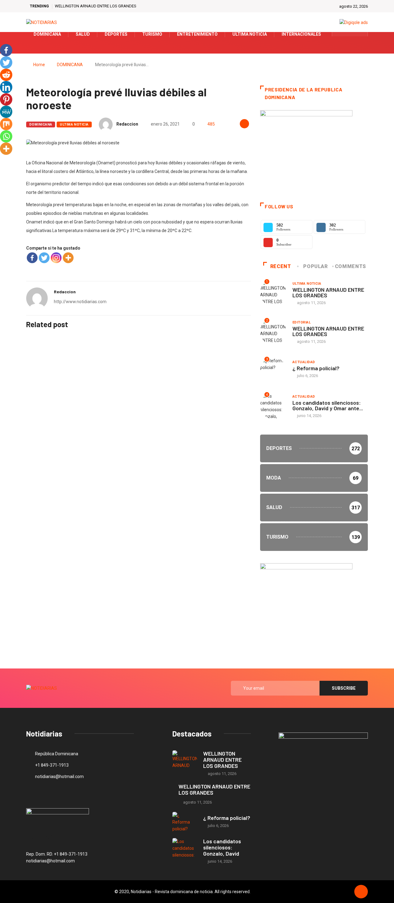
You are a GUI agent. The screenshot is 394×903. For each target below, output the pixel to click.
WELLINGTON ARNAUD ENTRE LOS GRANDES (95, 6)
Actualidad (303, 362)
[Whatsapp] (6, 136)
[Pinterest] (6, 99)
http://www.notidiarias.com (80, 301)
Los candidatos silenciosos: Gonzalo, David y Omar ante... (327, 405)
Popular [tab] (315, 266)
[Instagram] (56, 257)
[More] (68, 257)
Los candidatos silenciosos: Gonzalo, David (222, 847)
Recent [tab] (280, 266)
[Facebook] (32, 257)
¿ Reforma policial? (316, 368)
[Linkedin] (6, 87)
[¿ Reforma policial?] (184, 822)
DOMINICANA (70, 64)
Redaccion (127, 124)
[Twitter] (350, 34)
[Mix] (6, 124)
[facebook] (340, 34)
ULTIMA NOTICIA (74, 124)
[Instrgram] (359, 34)
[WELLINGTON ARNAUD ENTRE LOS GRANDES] (184, 760)
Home (39, 64)
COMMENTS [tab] (350, 266)
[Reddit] (6, 75)
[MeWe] (6, 112)
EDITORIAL (301, 322)
